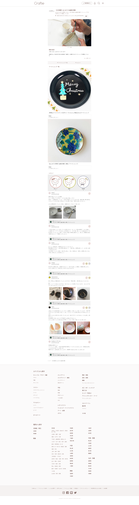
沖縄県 (89, 473)
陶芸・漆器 (85, 375)
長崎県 (89, 463)
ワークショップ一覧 (62, 62)
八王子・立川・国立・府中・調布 (59, 441)
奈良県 (89, 433)
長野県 (71, 455)
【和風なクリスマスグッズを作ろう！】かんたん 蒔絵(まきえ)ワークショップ (69, 112)
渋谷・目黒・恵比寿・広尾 (58, 454)
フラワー (35, 387)
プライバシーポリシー (84, 488)
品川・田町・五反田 (56, 461)
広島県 (89, 443)
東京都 (53, 428)
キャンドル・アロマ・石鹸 (40, 375)
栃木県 (71, 430)
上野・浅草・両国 (56, 451)
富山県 (71, 448)
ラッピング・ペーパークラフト (66, 408)
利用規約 (76, 488)
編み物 (84, 406)
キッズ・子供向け (86, 393)
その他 (84, 413)
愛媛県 (89, 453)
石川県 (71, 450)
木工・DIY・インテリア (88, 387)
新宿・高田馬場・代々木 (57, 444)
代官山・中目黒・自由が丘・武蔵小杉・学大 (60, 431)
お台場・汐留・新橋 (56, 473)
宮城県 (34, 433)
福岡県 (89, 461)
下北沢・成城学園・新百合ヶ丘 (59, 439)
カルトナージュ (86, 403)
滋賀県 (71, 473)
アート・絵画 (61, 410)
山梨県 (71, 453)
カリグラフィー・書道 (63, 377)
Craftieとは (34, 488)
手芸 (59, 387)
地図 (86, 16)
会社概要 (105, 488)
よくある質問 (52, 488)
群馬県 (71, 433)
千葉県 (71, 438)
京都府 (71, 476)
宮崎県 (89, 471)
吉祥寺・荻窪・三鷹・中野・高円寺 (60, 458)
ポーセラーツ (36, 415)
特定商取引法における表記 (96, 488)
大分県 (89, 468)
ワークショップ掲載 (68, 488)
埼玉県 (71, 435)
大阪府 (89, 428)
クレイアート (61, 375)
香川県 (89, 450)
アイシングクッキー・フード (89, 395)
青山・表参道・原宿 (56, 466)
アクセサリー (36, 402)
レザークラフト (62, 405)
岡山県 (89, 440)
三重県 (71, 466)
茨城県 (71, 428)
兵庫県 (89, 430)
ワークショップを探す (42, 488)
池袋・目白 (54, 449)
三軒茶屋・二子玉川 (56, 456)
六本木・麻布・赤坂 (56, 463)
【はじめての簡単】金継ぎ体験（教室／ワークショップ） (64, 163)
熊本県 (89, 466)
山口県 (89, 445)
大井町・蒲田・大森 (56, 434)
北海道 (34, 431)
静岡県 (71, 461)
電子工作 (84, 390)
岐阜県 (71, 458)
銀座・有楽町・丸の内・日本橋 (59, 468)
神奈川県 (72, 440)
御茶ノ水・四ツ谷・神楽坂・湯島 (59, 446)
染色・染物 (85, 377)
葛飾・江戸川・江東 (56, 436)
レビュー (79, 62)
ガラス (59, 413)
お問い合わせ (59, 488)
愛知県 (71, 463)
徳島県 (89, 448)
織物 (83, 380)
